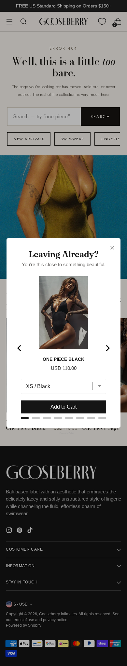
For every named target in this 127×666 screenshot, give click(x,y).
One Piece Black (63, 359)
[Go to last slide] (19, 348)
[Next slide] (107, 348)
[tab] (25, 418)
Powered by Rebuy (63, 433)
